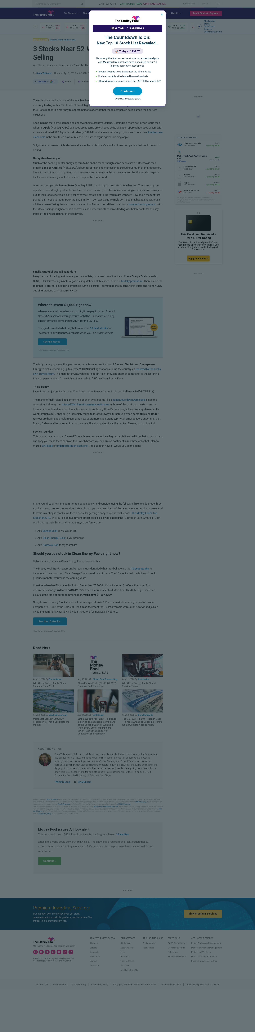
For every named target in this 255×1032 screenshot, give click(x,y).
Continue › (127, 91)
